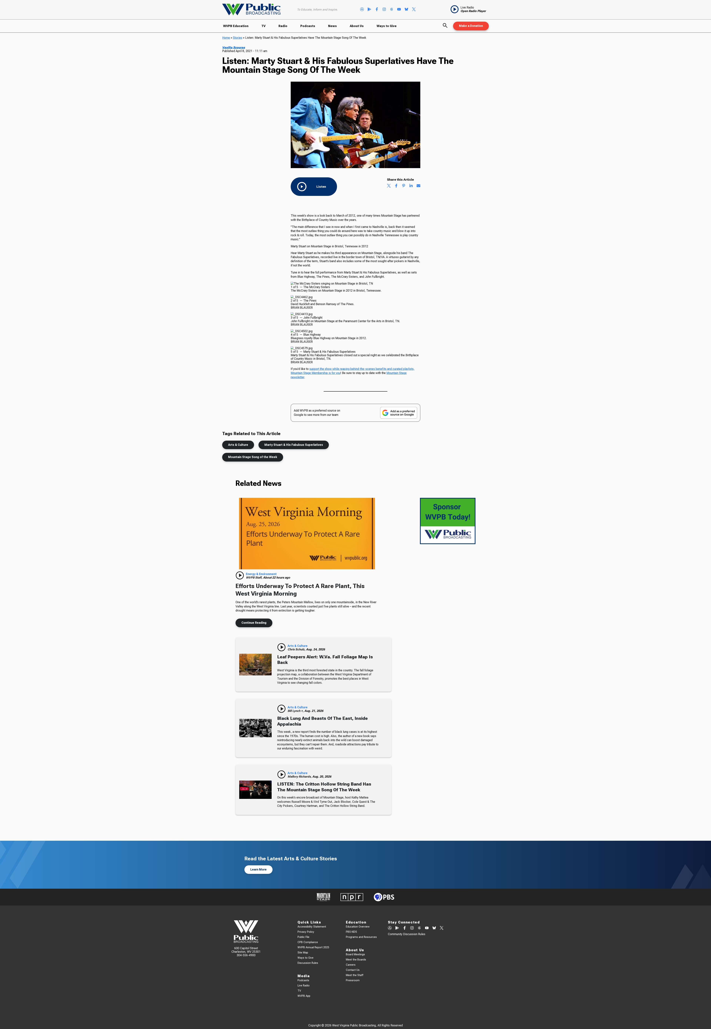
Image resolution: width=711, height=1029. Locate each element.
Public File (303, 937)
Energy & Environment (261, 574)
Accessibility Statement (312, 926)
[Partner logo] (323, 897)
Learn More (258, 869)
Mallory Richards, (300, 776)
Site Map (303, 952)
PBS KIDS (351, 931)
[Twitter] (414, 10)
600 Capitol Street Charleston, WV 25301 (246, 949)
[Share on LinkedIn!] (411, 186)
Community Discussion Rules (406, 934)
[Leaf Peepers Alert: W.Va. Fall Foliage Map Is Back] (255, 664)
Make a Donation (471, 26)
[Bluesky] (406, 10)
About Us (357, 26)
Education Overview (358, 926)
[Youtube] (399, 10)
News (332, 26)
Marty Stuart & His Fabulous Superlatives (293, 445)
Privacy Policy (306, 931)
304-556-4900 (246, 955)
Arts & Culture (238, 445)
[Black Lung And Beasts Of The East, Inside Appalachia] (255, 728)
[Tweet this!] (389, 186)
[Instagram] (384, 10)
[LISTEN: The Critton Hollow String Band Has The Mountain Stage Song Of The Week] (255, 789)
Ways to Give (387, 26)
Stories (237, 37)
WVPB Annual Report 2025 (313, 947)
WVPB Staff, (254, 577)
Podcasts (307, 26)
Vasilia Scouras (233, 47)
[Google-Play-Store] (369, 10)
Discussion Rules (308, 963)
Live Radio (304, 985)
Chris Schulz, (297, 649)
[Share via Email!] (418, 186)
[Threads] (391, 10)
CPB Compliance (308, 942)
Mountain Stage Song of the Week (252, 457)
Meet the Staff (354, 975)
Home (226, 37)
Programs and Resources (361, 937)
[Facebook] (377, 10)
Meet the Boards (356, 959)
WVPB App (304, 996)
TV (263, 26)
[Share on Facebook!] (396, 186)
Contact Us (353, 970)
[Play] (240, 575)
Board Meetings (355, 954)
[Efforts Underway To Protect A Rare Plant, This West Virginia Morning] (307, 533)
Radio (282, 26)
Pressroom (353, 980)
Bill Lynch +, (296, 711)
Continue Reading (253, 622)
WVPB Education (235, 26)
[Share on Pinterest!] (403, 186)
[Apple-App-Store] (362, 10)
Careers (351, 964)
